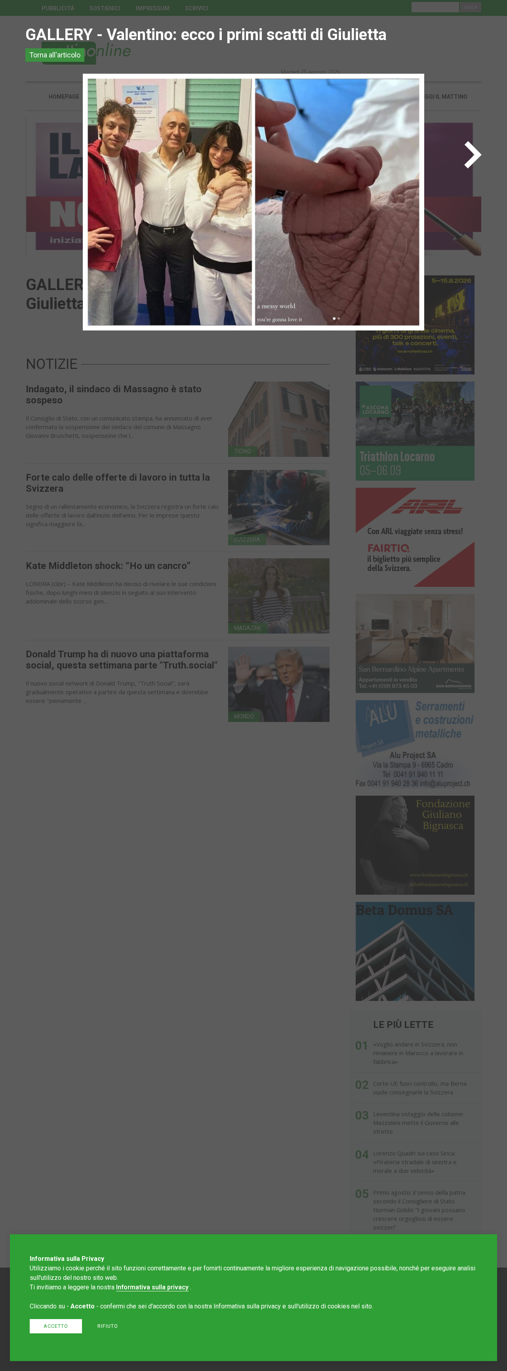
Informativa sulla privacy (152, 1287)
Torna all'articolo (54, 55)
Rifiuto (107, 1326)
